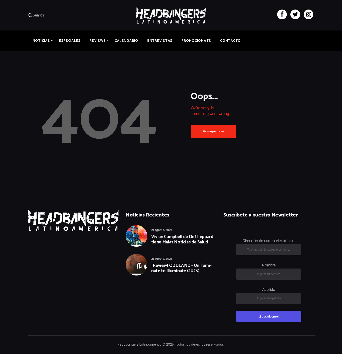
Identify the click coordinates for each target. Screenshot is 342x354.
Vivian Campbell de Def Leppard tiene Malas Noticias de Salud (182, 239)
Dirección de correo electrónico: (268, 241)
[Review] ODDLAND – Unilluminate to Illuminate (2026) (181, 268)
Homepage (211, 131)
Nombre (269, 265)
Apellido (268, 289)
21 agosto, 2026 (162, 230)
